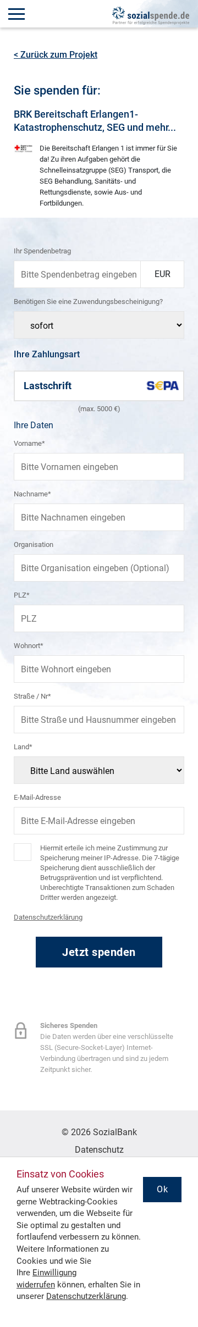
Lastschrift (48, 385)
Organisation (33, 544)
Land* (23, 747)
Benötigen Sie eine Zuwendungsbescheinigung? (88, 301)
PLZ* (22, 595)
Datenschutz (99, 1149)
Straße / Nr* (32, 696)
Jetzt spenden (99, 952)
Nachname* (32, 494)
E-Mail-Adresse (37, 797)
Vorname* (29, 443)
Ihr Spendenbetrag (42, 251)
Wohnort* (28, 646)
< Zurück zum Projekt (55, 54)
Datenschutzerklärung (48, 917)
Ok (162, 1189)
